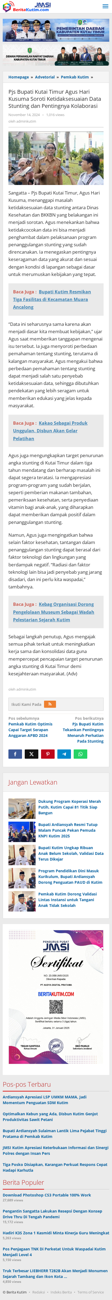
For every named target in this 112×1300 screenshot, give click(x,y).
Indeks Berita (61, 1292)
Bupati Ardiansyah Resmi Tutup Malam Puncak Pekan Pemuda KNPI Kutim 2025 (68, 830)
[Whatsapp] (80, 754)
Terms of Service (90, 1292)
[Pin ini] (48, 754)
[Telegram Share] (64, 754)
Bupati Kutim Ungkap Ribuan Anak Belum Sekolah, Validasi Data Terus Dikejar (71, 853)
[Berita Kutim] (27, 6)
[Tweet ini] (31, 754)
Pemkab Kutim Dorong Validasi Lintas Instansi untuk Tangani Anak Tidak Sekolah (67, 899)
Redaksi (38, 1292)
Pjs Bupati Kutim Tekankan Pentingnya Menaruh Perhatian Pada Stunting (83, 730)
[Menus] (105, 6)
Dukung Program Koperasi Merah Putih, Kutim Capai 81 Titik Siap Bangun (69, 807)
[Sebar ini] (15, 754)
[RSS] (50, 704)
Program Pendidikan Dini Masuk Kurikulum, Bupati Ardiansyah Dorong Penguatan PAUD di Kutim (70, 876)
